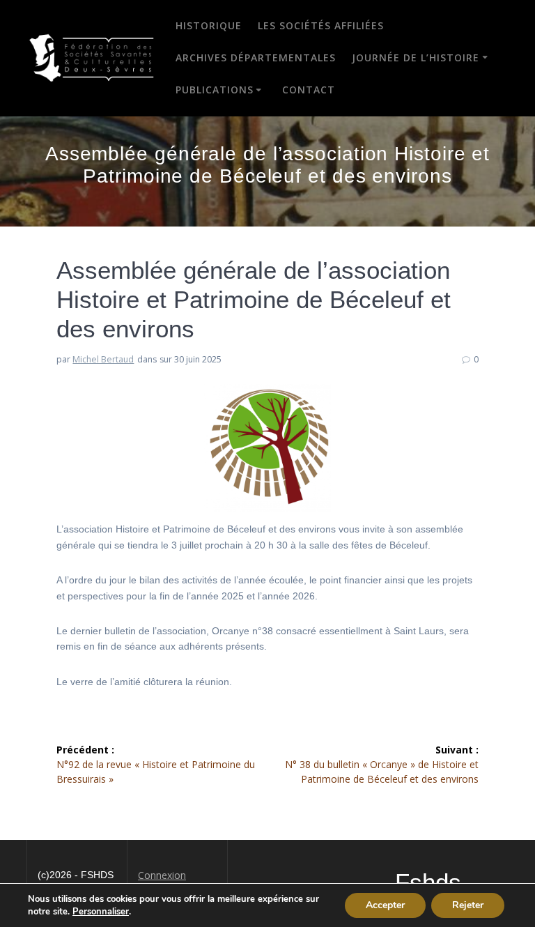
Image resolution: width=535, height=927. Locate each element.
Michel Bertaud (103, 359)
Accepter (385, 905)
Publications (215, 89)
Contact (308, 89)
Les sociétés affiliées (321, 25)
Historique (209, 25)
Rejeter (467, 905)
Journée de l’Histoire (415, 57)
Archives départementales (256, 57)
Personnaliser (100, 911)
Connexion (162, 875)
